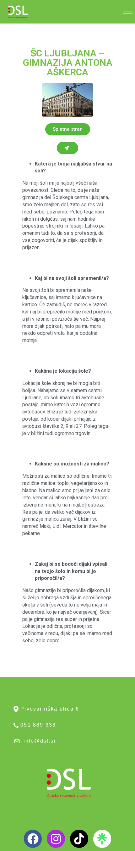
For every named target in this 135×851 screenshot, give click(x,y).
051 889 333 (37, 725)
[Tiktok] (79, 839)
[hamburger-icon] (128, 12)
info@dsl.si (38, 740)
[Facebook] (33, 839)
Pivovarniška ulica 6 (49, 709)
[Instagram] (56, 839)
